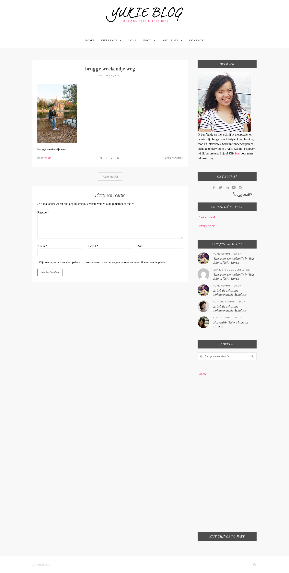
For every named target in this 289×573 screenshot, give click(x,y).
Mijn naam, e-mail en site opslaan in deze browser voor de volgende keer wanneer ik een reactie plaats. (102, 262)
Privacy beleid (206, 225)
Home (89, 40)
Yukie (47, 158)
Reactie (43, 212)
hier (238, 153)
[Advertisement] (227, 457)
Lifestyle (109, 40)
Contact (196, 40)
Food (147, 40)
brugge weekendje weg (110, 69)
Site (140, 246)
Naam (42, 246)
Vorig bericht (110, 176)
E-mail (93, 246)
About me (170, 40)
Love (132, 40)
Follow (202, 374)
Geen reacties (174, 158)
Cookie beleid (206, 217)
